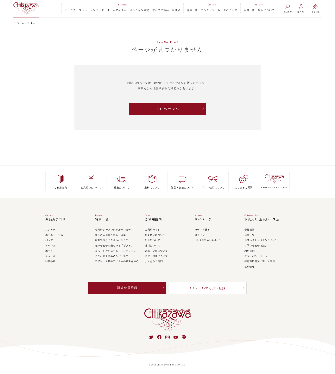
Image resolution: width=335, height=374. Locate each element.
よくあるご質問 (154, 261)
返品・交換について (156, 251)
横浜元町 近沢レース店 (262, 219)
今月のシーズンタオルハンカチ (113, 230)
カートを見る (202, 230)
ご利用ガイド (152, 230)
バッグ (49, 240)
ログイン (200, 235)
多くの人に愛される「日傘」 (112, 235)
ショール (50, 256)
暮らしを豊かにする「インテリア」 (115, 251)
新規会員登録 (127, 287)
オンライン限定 (139, 10)
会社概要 (249, 230)
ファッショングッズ (91, 10)
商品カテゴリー (57, 219)
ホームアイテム (117, 10)
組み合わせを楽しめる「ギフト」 (114, 245)
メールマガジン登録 (210, 288)
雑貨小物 (50, 261)
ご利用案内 (153, 219)
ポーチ (49, 251)
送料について (152, 245)
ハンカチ (70, 10)
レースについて (227, 10)
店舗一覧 (249, 10)
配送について (152, 240)
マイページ (203, 219)
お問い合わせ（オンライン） (261, 240)
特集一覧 (192, 10)
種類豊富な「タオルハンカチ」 (113, 240)
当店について (266, 10)
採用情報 (249, 267)
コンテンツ (208, 10)
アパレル (50, 245)
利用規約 (249, 251)
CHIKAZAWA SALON (208, 240)
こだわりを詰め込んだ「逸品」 (113, 256)
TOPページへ (167, 109)
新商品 (176, 10)
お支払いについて (155, 235)
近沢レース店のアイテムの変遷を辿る (117, 261)
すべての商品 (160, 10)
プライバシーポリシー (257, 256)
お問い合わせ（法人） (257, 245)
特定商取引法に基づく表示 (259, 261)
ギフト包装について (156, 256)
